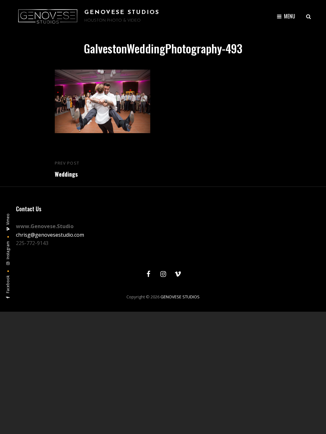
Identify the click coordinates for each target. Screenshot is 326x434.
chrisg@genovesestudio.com (50, 234)
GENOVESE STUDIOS (121, 13)
